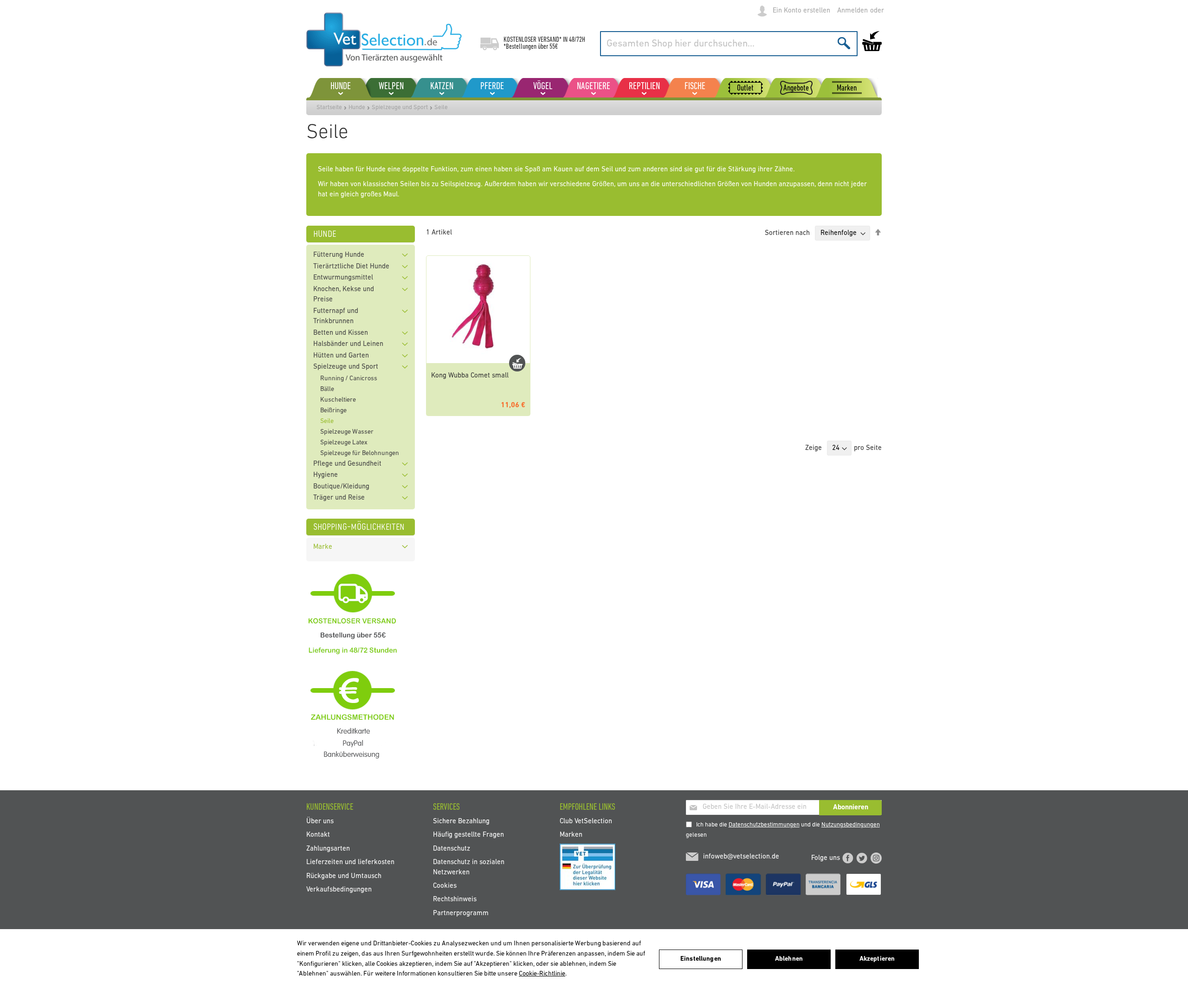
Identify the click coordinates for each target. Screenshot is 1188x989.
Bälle (327, 389)
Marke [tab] (322, 547)
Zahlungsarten (328, 848)
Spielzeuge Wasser (347, 432)
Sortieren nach (787, 233)
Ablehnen (789, 959)
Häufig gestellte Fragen (468, 835)
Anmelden (852, 10)
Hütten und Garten (341, 355)
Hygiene (325, 475)
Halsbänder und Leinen (348, 344)
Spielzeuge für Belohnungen (359, 453)
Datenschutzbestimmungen (764, 825)
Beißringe (333, 410)
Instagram (876, 858)
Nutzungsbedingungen (850, 825)
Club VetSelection (586, 821)
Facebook (848, 858)
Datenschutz (451, 848)
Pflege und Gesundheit (347, 464)
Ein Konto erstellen (801, 10)
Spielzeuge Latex (344, 442)
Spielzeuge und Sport (400, 107)
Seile (327, 421)
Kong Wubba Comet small (470, 375)
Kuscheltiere (338, 400)
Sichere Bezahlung (461, 821)
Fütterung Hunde (338, 255)
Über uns (320, 821)
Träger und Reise (339, 497)
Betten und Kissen (340, 333)
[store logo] (384, 39)
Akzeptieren (877, 959)
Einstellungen (700, 959)
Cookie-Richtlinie (542, 973)
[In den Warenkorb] (517, 363)
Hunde (357, 107)
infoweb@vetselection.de (741, 856)
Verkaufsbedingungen (339, 889)
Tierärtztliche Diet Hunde (351, 266)
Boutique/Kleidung (341, 486)
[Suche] (844, 43)
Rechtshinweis (455, 899)
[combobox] (729, 43)
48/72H (577, 40)
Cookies (445, 885)
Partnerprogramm (461, 913)
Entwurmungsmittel (343, 277)
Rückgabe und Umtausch (343, 875)
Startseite (329, 107)
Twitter (862, 858)
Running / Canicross (348, 378)
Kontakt (318, 835)
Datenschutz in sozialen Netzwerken (468, 867)
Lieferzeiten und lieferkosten (350, 862)
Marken (571, 835)
